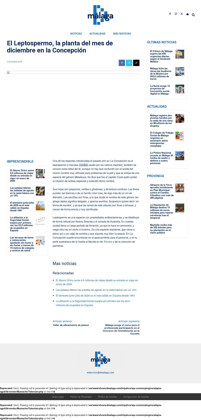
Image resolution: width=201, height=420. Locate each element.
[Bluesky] (187, 14)
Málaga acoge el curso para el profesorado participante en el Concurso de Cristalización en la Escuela (121, 329)
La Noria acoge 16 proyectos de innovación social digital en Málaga (160, 89)
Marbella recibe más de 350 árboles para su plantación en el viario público (161, 228)
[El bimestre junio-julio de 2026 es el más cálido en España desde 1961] (40, 205)
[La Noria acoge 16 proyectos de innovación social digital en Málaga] (179, 89)
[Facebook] (170, 14)
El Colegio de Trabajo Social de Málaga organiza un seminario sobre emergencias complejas (162, 139)
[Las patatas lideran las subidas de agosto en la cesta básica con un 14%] (40, 191)
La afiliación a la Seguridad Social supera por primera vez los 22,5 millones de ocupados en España (21, 224)
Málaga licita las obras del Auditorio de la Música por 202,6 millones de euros (160, 74)
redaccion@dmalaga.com (100, 372)
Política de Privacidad (81, 396)
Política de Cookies (107, 396)
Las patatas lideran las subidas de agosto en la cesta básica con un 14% (22, 191)
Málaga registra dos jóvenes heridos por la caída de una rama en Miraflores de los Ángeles (161, 120)
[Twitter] (182, 14)
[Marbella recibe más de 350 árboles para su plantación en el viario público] (179, 228)
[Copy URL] (136, 63)
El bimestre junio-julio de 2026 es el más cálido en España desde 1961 (22, 206)
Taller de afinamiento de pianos (71, 325)
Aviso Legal (58, 396)
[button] (193, 15)
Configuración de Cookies (136, 396)
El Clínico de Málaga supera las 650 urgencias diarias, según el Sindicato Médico (161, 56)
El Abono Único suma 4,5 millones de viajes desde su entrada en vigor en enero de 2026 (22, 175)
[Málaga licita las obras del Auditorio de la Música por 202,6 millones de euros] (179, 71)
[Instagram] (176, 14)
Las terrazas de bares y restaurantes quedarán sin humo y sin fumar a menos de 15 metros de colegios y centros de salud (22, 244)
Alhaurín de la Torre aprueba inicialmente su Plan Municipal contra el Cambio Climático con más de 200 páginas (162, 191)
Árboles (107, 241)
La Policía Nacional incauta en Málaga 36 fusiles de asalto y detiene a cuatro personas (161, 158)
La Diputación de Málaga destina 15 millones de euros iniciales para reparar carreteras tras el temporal (161, 211)
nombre (83, 165)
